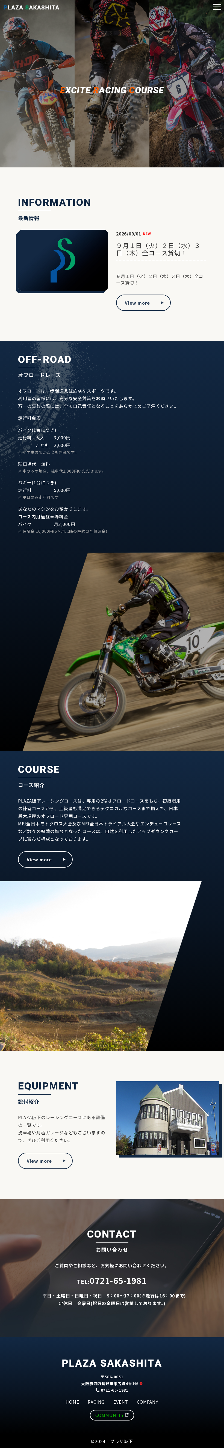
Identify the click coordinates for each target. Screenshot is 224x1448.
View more (137, 302)
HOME (72, 1401)
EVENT (120, 1401)
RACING (96, 1401)
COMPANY (147, 1401)
